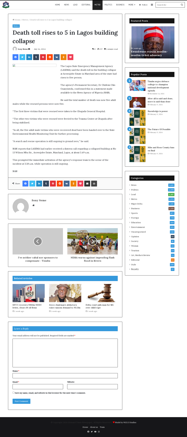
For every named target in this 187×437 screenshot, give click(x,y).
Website (70, 382)
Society (134, 241)
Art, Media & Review (140, 255)
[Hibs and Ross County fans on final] (137, 154)
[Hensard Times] (5, 4)
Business (120, 5)
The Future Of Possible (159, 129)
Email (16, 382)
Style (133, 264)
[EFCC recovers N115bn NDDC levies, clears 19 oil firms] (29, 293)
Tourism (135, 250)
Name (16, 371)
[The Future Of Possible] (137, 136)
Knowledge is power (158, 111)
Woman (134, 246)
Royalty (135, 269)
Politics (108, 5)
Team (102, 427)
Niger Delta (136, 204)
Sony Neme (23, 49)
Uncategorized (138, 232)
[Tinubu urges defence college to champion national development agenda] (137, 85)
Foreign (135, 218)
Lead (75, 5)
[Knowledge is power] (137, 118)
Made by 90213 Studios (125, 422)
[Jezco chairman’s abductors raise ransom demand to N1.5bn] (65, 293)
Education (136, 222)
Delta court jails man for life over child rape (100, 306)
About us (94, 427)
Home (57, 5)
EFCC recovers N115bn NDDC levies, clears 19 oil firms (27, 306)
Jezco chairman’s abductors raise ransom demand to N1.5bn (64, 306)
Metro (98, 5)
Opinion (135, 236)
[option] (151, 42)
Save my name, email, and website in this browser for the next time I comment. (50, 393)
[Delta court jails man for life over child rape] (102, 293)
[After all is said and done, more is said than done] (137, 102)
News (66, 5)
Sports (134, 213)
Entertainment (138, 227)
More (131, 5)
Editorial (86, 5)
